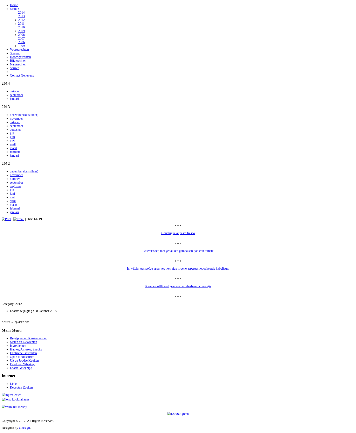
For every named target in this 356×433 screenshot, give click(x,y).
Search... (7, 322)
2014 (21, 12)
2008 (21, 34)
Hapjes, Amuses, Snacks (26, 349)
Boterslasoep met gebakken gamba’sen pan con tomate (178, 251)
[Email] (18, 219)
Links (13, 383)
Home (14, 5)
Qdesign (24, 428)
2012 (21, 20)
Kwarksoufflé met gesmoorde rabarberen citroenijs (178, 286)
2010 (21, 27)
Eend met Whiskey (22, 364)
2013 (21, 16)
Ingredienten (18, 345)
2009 (21, 31)
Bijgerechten (18, 60)
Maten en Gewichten (23, 342)
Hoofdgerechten (20, 57)
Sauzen (14, 68)
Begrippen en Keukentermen (28, 338)
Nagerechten (18, 64)
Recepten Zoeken (21, 387)
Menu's (14, 8)
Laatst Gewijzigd (21, 368)
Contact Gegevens (22, 75)
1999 (21, 46)
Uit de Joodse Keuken (24, 360)
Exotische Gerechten (23, 353)
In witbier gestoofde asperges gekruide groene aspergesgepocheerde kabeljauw (178, 268)
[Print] (6, 219)
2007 (21, 38)
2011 (21, 23)
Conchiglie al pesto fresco (178, 233)
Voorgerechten (19, 49)
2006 (21, 42)
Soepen (15, 53)
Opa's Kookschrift (22, 357)
